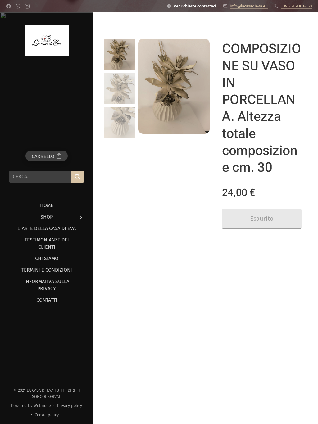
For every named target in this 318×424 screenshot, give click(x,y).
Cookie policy (47, 415)
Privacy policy (69, 405)
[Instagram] (27, 6)
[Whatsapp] (18, 6)
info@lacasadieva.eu (249, 6)
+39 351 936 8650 (296, 6)
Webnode (42, 405)
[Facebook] (8, 6)
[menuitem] (46, 205)
